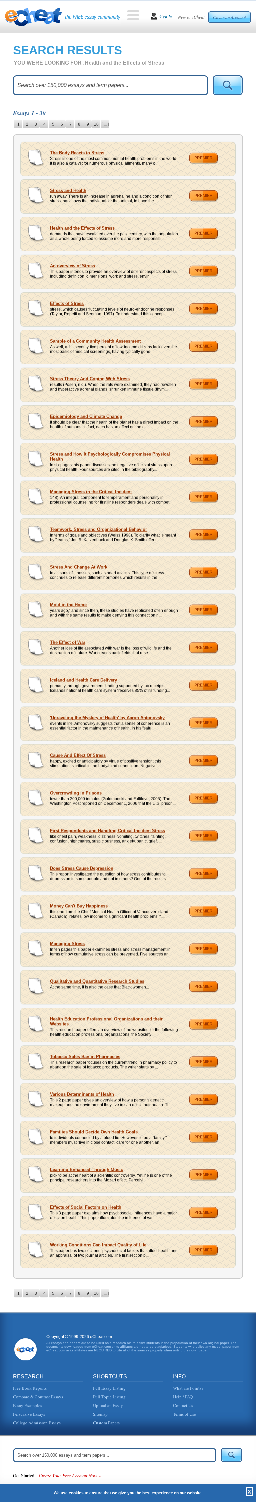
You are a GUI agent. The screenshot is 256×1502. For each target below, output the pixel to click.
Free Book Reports (30, 1388)
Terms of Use (184, 1414)
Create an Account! (229, 17)
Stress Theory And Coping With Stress (90, 378)
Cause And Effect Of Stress (78, 755)
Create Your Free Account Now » (70, 1475)
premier (203, 158)
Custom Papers (106, 1423)
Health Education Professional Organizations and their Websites (106, 1021)
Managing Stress (67, 943)
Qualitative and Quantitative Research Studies (97, 981)
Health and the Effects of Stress (82, 228)
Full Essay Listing (109, 1388)
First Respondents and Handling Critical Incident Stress (107, 830)
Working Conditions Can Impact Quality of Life (98, 1244)
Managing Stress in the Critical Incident (91, 491)
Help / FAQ (183, 1397)
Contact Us (183, 1405)
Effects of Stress (67, 303)
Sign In (165, 17)
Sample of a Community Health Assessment (95, 341)
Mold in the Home (68, 604)
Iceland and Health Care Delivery (83, 680)
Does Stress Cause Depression (81, 868)
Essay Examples (27, 1405)
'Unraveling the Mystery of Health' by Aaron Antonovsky (107, 717)
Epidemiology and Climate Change (86, 416)
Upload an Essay (108, 1405)
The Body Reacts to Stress (77, 152)
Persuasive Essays (29, 1414)
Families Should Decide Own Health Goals (94, 1131)
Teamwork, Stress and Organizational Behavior (98, 529)
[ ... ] (105, 124)
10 (96, 124)
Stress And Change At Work (78, 567)
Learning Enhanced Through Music (86, 1169)
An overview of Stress (72, 265)
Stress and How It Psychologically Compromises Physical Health (110, 457)
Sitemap (100, 1414)
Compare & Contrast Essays (38, 1397)
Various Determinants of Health (82, 1094)
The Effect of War (67, 642)
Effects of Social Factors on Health (85, 1207)
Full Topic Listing (109, 1397)
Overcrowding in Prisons (76, 792)
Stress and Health (68, 190)
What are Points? (188, 1388)
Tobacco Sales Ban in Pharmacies (85, 1056)
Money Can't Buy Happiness (79, 905)
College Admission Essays (37, 1423)
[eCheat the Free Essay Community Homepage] (63, 16)
